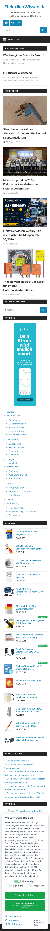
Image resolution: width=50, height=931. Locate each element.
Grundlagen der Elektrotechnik (16, 80)
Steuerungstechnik (17, 431)
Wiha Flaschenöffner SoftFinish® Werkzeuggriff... (29, 547)
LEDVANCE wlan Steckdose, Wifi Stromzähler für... (28, 561)
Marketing (39, 885)
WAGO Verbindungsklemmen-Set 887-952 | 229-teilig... (30, 636)
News (9, 483)
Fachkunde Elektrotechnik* (28, 680)
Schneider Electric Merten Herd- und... (28, 576)
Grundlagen (14, 420)
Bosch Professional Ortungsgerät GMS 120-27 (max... (27, 652)
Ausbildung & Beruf (18, 474)
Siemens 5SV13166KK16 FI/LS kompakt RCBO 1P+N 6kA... (29, 710)
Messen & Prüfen (17, 427)
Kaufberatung (13, 503)
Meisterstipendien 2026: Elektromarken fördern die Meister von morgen (20, 184)
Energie (10, 459)
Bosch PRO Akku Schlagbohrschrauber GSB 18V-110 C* (30, 592)
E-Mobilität (12, 463)
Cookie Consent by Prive (39, 922)
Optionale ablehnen (25, 895)
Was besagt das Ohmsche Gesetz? (23, 55)
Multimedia (14, 454)
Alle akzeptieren (25, 905)
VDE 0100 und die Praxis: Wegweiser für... (27, 533)
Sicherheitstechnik (17, 451)
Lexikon (20, 63)
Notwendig (28, 881)
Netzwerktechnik (16, 447)
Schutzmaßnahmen (18, 434)
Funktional (18, 885)
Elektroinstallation (17, 423)
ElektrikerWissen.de (25, 7)
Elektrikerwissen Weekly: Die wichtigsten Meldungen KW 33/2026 (22, 235)
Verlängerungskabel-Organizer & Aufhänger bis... (30, 621)
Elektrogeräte (15, 444)
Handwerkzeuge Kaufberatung (23, 511)
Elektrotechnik (31, 77)
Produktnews (15, 495)
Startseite (11, 412)
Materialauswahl (16, 508)
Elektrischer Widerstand (17, 72)
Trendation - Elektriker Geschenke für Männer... (27, 695)
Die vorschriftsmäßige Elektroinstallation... (26, 607)
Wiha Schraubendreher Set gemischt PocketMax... (28, 724)
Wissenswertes (14, 466)
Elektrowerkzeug (16, 515)
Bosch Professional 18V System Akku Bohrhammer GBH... (30, 738)
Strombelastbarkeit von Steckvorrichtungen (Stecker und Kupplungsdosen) (24, 133)
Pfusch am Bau (15, 478)
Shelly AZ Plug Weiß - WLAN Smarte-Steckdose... (29, 667)
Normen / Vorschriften (19, 491)
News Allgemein (16, 487)
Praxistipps (14, 471)
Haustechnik (12, 439)
